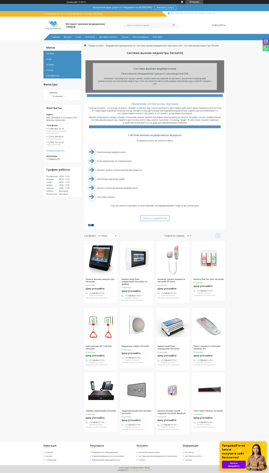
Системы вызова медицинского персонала (158, 456)
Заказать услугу (165, 7)
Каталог (68, 37)
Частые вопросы (140, 37)
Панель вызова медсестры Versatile (100, 280)
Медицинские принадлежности (120, 45)
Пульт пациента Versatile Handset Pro (206, 347)
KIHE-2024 (157, 37)
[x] (92, 225)
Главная (56, 37)
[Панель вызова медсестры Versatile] (101, 258)
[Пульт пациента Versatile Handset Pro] (208, 325)
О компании (51, 460)
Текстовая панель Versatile (208, 410)
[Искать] (174, 25)
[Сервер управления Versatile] (101, 389)
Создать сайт (72, 2)
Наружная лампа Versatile (135, 346)
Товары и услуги (96, 45)
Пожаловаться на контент (140, 470)
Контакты (90, 37)
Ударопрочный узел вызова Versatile (136, 412)
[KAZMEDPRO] (53, 25)
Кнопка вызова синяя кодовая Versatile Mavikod (171, 412)
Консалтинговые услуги (149, 452)
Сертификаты (52, 75)
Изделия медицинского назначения (108, 456)
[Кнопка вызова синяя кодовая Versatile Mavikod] (172, 389)
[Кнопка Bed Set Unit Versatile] (208, 258)
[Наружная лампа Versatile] (137, 325)
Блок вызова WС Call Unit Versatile (99, 347)
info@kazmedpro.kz (55, 150)
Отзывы (50, 64)
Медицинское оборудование (105, 452)
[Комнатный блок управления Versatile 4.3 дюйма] (137, 258)
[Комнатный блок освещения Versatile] (172, 325)
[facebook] (89, 225)
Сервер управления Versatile (101, 410)
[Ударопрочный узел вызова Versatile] (137, 389)
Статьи (124, 37)
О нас (78, 37)
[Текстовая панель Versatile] (208, 389)
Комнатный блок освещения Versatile (168, 347)
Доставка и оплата (108, 37)
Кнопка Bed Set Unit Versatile (208, 279)
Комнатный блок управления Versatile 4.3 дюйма (134, 281)
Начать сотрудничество (155, 218)
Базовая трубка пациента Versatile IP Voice (171, 280)
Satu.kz (147, 468)
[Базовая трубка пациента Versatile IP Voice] (172, 258)
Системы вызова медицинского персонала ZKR (159, 45)
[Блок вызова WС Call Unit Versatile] (101, 325)
